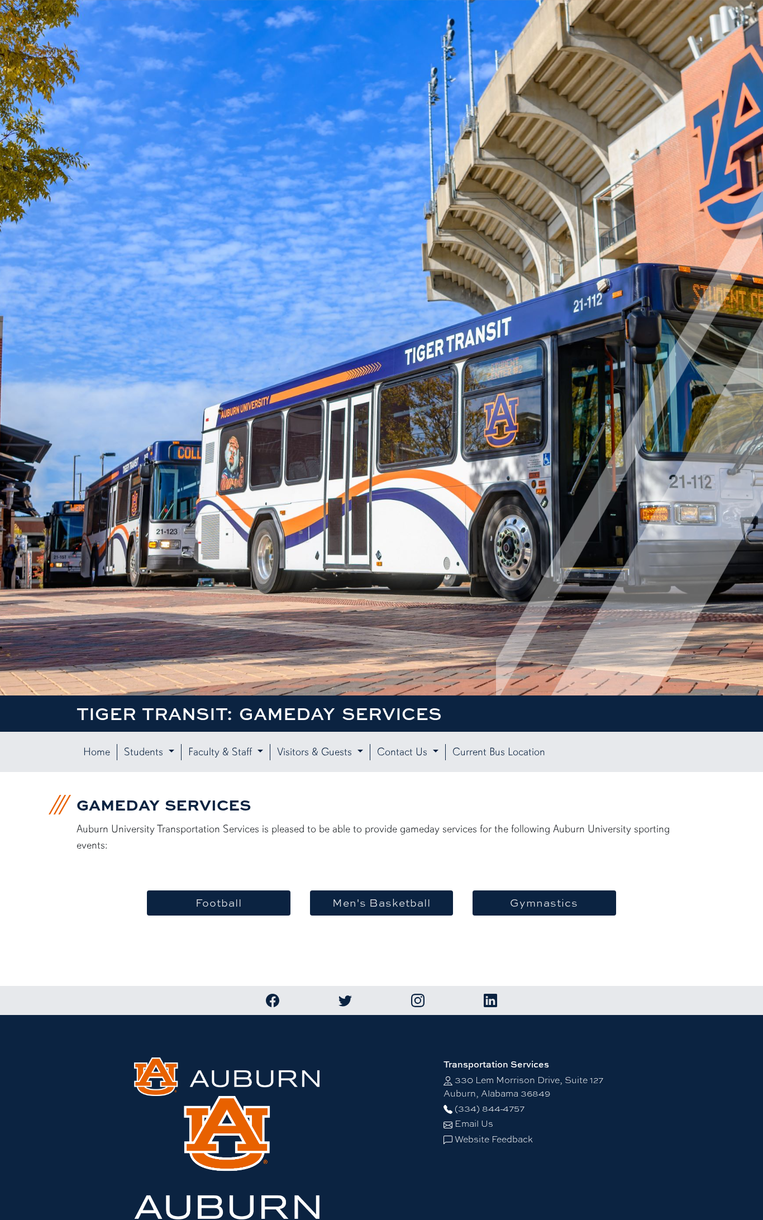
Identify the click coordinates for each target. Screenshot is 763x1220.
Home (96, 752)
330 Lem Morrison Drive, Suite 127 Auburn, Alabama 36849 (523, 1086)
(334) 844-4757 (489, 1108)
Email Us (474, 1123)
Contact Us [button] (403, 752)
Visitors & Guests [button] (316, 752)
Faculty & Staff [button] (221, 752)
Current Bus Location (498, 752)
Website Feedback (494, 1138)
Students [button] (145, 752)
